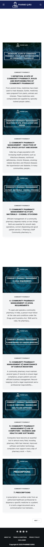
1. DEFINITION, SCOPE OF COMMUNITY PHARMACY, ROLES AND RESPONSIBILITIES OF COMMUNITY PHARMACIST (22, 80)
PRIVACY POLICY (34, 537)
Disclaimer (22, 540)
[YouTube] (23, 531)
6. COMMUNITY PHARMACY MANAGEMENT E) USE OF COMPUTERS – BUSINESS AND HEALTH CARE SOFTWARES (22, 429)
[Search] (40, 4)
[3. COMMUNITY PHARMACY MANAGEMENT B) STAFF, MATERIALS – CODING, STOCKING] (22, 189)
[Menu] (4, 5)
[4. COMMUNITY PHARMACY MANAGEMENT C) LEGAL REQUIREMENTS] (22, 280)
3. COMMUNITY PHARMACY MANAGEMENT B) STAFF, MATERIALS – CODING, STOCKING (22, 211)
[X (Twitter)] (20, 531)
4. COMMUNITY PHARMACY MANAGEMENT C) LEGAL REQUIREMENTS (22, 303)
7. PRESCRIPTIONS (22, 492)
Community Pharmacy (22, 72)
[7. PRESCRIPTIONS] (22, 472)
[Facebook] (17, 531)
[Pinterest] (26, 531)
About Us (7, 537)
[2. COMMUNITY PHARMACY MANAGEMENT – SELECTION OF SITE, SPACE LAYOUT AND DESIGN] (22, 122)
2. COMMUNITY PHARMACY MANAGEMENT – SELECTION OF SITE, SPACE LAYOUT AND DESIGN (22, 145)
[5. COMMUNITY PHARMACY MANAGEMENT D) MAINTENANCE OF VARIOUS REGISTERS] (22, 341)
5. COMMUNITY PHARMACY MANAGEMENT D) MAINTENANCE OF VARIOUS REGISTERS (22, 364)
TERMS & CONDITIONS (20, 537)
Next (36, 520)
